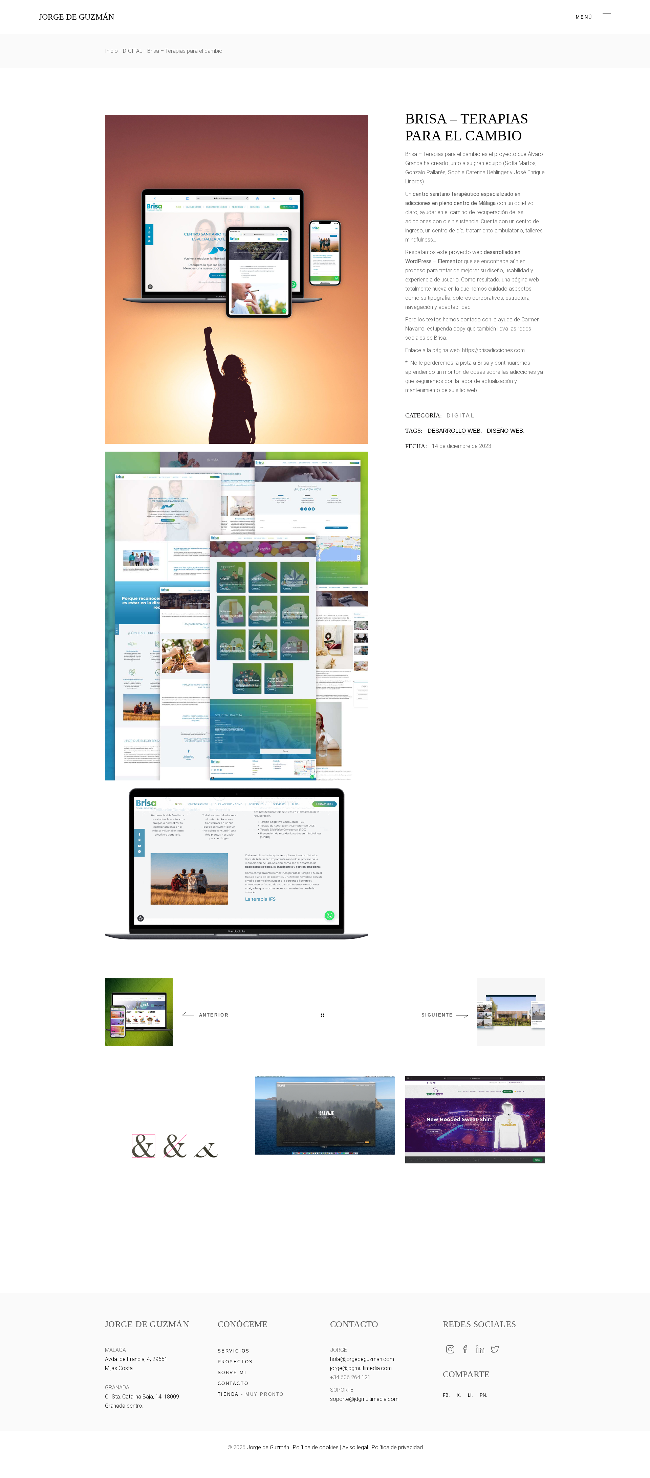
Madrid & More (175, 1237)
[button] (633, 1461)
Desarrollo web (454, 431)
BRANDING (161, 1228)
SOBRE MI (232, 1372)
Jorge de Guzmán (268, 1447)
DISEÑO (506, 1175)
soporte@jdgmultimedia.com (364, 1399)
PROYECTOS (235, 1361)
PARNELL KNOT (475, 1185)
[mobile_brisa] (236, 863)
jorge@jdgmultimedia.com (361, 1368)
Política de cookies (316, 1447)
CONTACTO (233, 1383)
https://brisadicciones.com (493, 350)
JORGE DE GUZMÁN (76, 17)
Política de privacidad (397, 1447)
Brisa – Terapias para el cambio (442, 154)
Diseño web (505, 431)
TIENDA (228, 1394)
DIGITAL (461, 415)
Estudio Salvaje (325, 1176)
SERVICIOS (234, 1351)
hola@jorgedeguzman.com (362, 1359)
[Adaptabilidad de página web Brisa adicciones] (236, 279)
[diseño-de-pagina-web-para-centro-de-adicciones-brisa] (236, 616)
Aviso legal (355, 1447)
